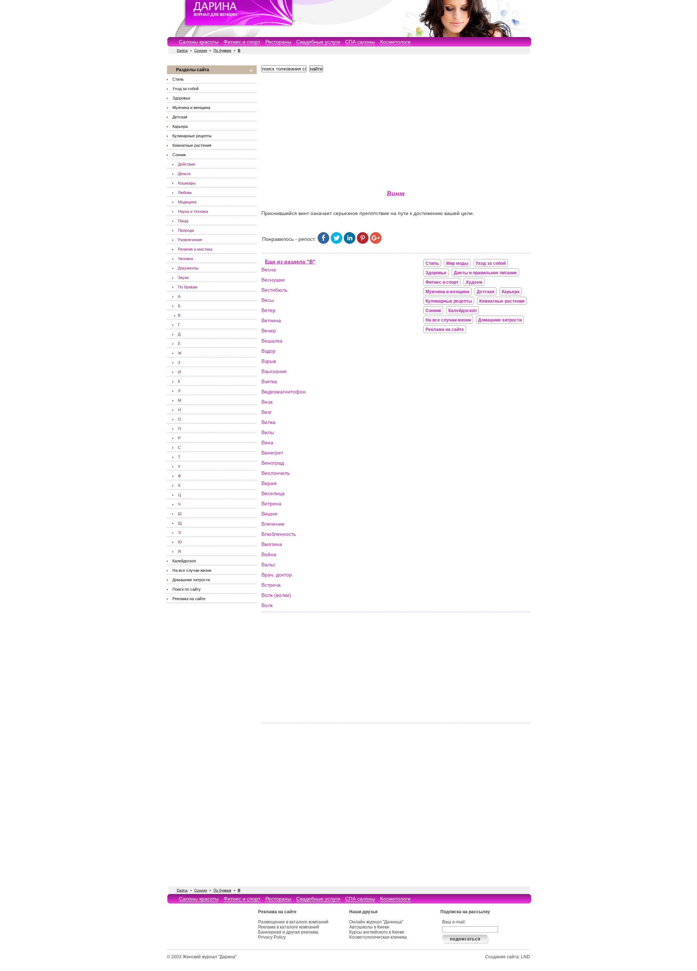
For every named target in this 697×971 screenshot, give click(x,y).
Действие (186, 164)
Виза (267, 402)
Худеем (474, 282)
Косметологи (395, 42)
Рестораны (278, 42)
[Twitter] (336, 242)
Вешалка (271, 341)
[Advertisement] (395, 129)
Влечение (273, 524)
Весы (267, 300)
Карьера (180, 126)
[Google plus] (376, 242)
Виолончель (275, 473)
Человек (185, 258)
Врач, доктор (276, 575)
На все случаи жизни (191, 570)
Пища (183, 221)
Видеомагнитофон (283, 392)
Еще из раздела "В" (290, 261)
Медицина (187, 202)
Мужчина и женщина (191, 107)
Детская (179, 117)
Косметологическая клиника (378, 937)
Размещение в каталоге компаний (293, 922)
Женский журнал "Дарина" (210, 956)
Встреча (271, 585)
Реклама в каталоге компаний (288, 927)
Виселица (273, 493)
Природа (186, 230)
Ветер (268, 310)
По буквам (222, 50)
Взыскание (274, 371)
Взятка (269, 381)
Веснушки (273, 280)
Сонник (200, 50)
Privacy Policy (272, 937)
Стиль (178, 79)
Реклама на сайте (188, 598)
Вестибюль (274, 290)
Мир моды (457, 263)
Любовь (185, 192)
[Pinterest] (362, 242)
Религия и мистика (195, 249)
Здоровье (181, 98)
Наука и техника (193, 211)
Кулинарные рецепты (192, 136)
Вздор (268, 351)
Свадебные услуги (318, 42)
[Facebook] (323, 242)
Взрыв (268, 361)
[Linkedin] (349, 242)
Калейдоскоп (184, 561)
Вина (267, 442)
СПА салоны (360, 42)
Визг (266, 412)
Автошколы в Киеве (369, 927)
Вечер (268, 330)
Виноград (272, 463)
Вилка (268, 422)
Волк (267, 605)
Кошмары (187, 183)
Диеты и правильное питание (485, 272)
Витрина (271, 503)
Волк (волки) (276, 595)
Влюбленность (278, 534)
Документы (188, 268)
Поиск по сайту (186, 589)
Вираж (269, 483)
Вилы (267, 432)
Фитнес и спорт (242, 42)
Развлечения (190, 240)
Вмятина (271, 544)
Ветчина (271, 320)
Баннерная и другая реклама (288, 932)
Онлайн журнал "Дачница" (376, 922)
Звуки (183, 277)
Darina (182, 50)
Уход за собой (185, 88)
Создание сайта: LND (507, 956)
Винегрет (272, 453)
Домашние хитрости (191, 580)
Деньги (184, 173)
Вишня (269, 514)
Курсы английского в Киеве (376, 932)
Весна (268, 269)
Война (268, 554)
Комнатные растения (191, 145)
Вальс (268, 564)
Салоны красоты (199, 42)
